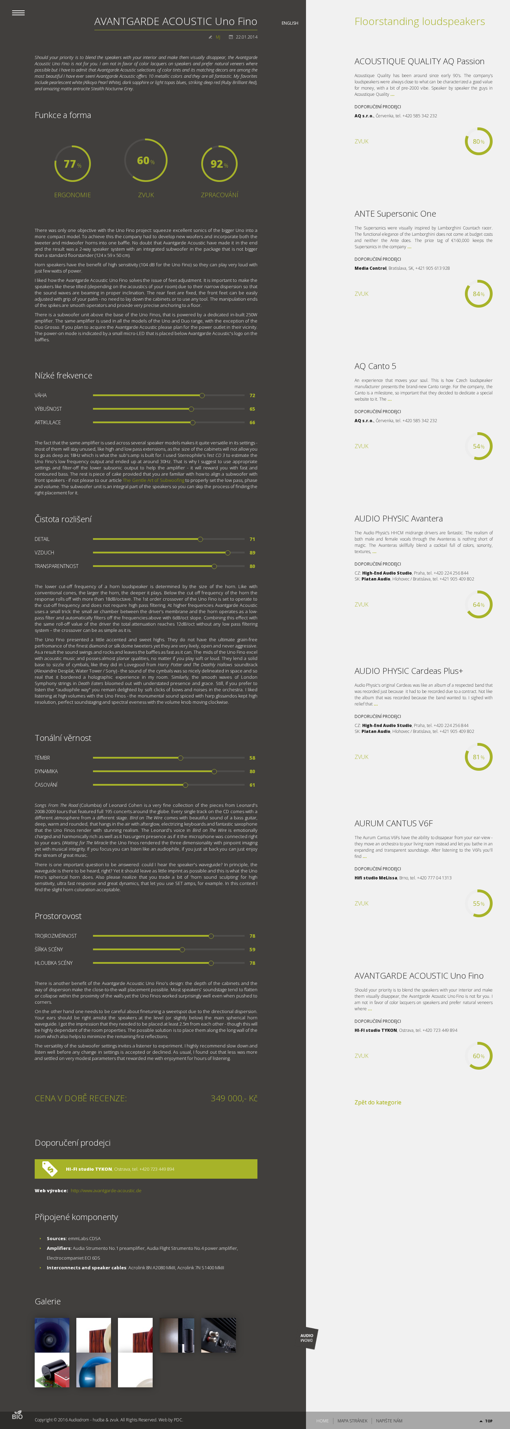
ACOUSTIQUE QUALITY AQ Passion (420, 61)
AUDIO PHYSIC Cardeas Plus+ (409, 670)
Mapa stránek (352, 1421)
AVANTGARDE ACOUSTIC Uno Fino (419, 975)
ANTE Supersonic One (395, 213)
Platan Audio (376, 579)
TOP (489, 1421)
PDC (178, 1420)
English (290, 23)
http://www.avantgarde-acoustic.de (106, 1190)
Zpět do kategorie (378, 1102)
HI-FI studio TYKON (89, 1169)
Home (322, 1421)
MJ (218, 37)
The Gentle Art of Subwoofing (153, 480)
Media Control (370, 268)
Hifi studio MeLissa (376, 878)
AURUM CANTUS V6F (394, 823)
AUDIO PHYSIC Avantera (399, 518)
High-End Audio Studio (387, 573)
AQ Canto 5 (376, 365)
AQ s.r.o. (364, 116)
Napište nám (389, 1421)
